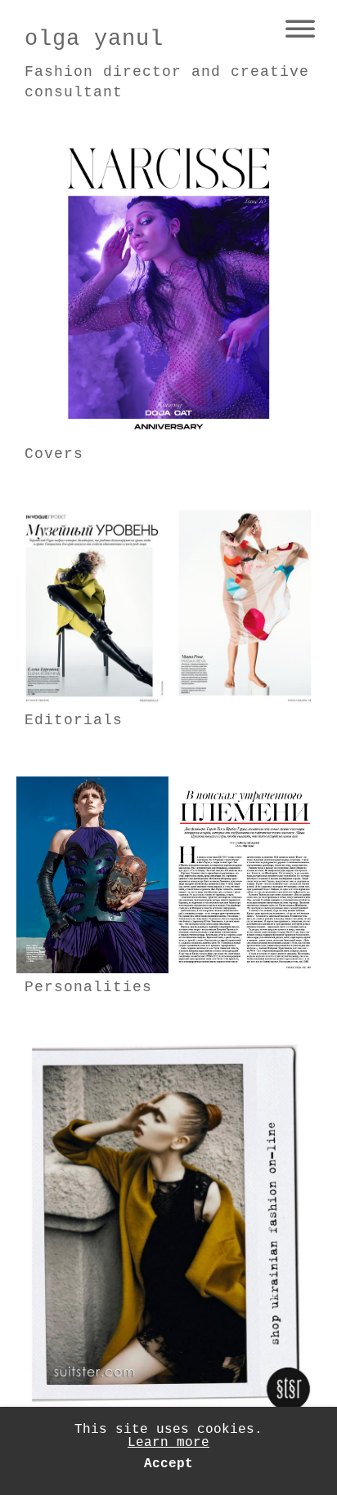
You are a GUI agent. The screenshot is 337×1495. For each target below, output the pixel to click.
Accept (168, 1464)
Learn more (168, 1442)
